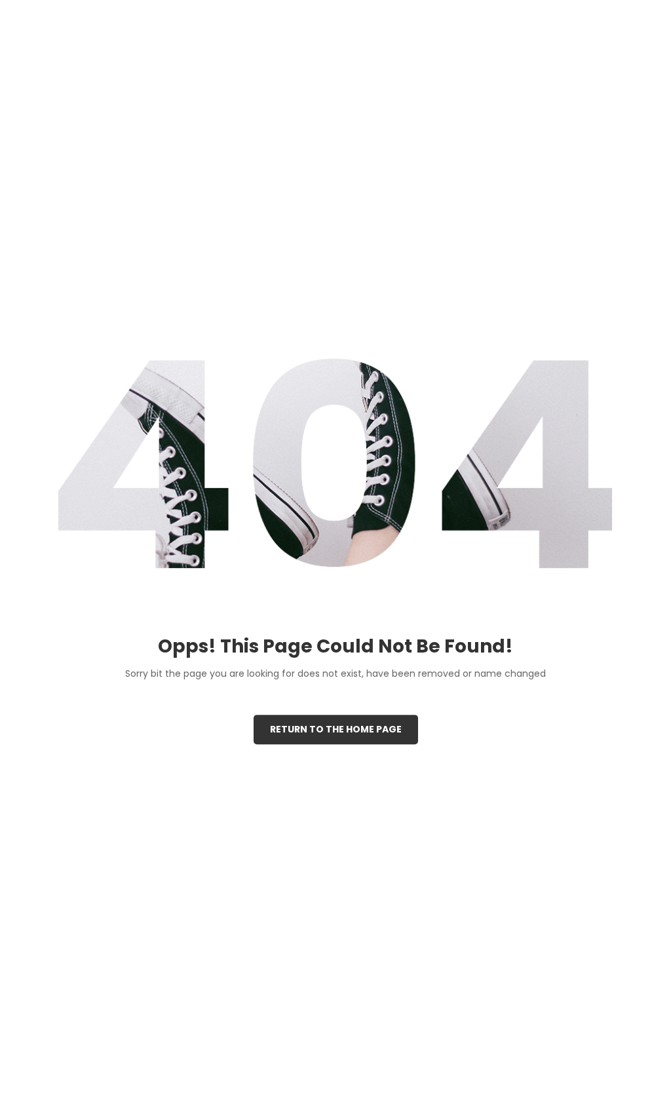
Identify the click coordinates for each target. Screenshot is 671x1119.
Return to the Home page (336, 729)
